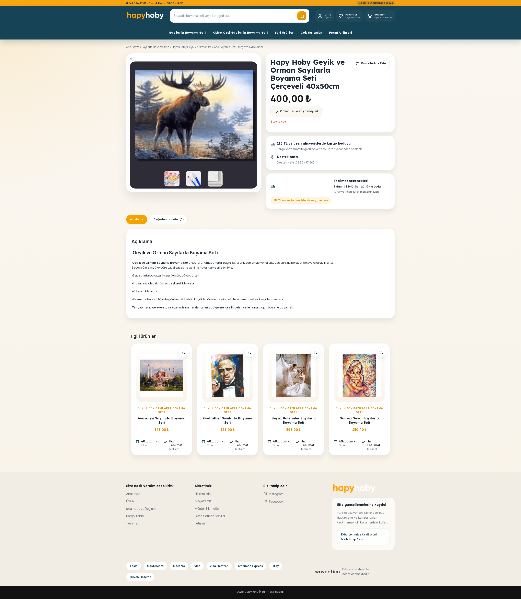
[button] (132, 59)
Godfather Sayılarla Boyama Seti (227, 420)
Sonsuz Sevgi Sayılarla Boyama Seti (359, 420)
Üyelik (130, 501)
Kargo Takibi (135, 516)
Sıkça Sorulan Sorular (210, 516)
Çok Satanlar (311, 32)
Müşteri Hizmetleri (207, 509)
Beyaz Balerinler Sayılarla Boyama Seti (293, 420)
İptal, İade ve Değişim (141, 509)
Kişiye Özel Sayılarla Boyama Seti (240, 32)
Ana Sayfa (132, 47)
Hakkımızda (203, 494)
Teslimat (132, 523)
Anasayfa (133, 494)
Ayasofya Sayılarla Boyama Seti (161, 420)
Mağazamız (203, 501)
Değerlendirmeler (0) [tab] (168, 219)
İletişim (200, 523)
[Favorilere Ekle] (183, 352)
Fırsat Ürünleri (340, 32)
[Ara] (301, 15)
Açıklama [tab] (136, 219)
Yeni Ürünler (284, 32)
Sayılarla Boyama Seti (187, 32)
